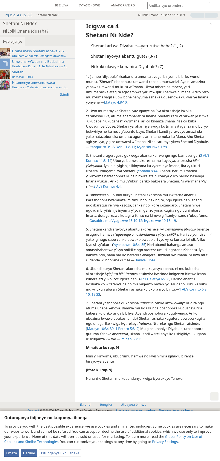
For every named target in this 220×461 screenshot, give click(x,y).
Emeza (11, 453)
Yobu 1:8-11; (126, 147)
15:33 (95, 294)
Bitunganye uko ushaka (60, 453)
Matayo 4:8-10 (115, 102)
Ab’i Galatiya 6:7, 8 (154, 279)
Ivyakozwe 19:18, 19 (159, 220)
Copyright (33, 410)
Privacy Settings (165, 441)
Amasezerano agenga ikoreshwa (135, 410)
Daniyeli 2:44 (144, 260)
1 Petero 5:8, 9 (126, 328)
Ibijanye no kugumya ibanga (176, 410)
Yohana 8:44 (147, 171)
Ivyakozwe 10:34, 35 (129, 244)
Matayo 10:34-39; (101, 328)
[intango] (6, 5)
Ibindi (64, 94)
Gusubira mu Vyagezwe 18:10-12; (116, 220)
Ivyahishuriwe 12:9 (151, 147)
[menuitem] (6, 5)
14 (109, 160)
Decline (29, 453)
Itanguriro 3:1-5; (102, 147)
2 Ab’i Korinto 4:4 (107, 186)
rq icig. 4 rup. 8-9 (18, 15)
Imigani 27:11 (131, 339)
